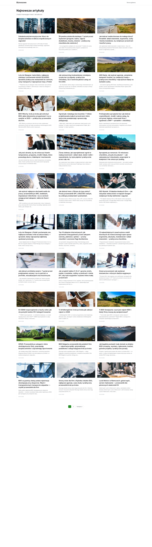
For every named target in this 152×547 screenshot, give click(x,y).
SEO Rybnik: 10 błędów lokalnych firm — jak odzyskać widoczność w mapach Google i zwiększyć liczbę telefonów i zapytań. (115, 193)
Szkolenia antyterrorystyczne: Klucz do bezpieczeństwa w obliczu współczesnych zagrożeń (34, 38)
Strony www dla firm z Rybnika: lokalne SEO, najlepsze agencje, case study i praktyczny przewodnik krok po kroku (76, 383)
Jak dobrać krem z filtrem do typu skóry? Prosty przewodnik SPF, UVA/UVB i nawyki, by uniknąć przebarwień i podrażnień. (75, 193)
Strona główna (131, 2)
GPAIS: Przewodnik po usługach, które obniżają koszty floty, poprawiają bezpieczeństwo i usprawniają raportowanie (35, 346)
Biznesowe (21, 2)
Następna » (80, 406)
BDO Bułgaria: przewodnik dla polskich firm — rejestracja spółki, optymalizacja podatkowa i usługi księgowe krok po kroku (75, 346)
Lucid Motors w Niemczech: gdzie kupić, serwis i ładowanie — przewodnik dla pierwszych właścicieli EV (114, 383)
